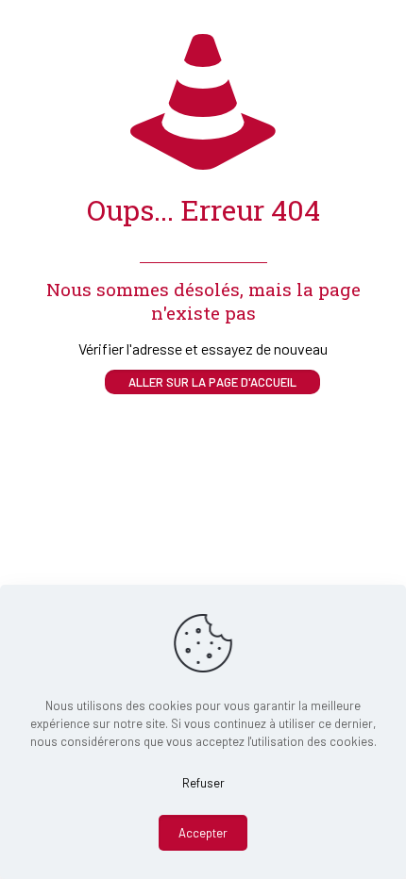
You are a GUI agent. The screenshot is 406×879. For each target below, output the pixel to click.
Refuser (203, 782)
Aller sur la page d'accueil (212, 382)
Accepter (203, 832)
